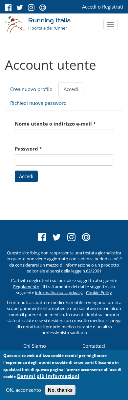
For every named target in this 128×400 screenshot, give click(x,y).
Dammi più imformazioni (48, 376)
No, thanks (60, 390)
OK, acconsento (23, 390)
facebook (8, 7)
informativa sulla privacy (59, 292)
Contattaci (93, 345)
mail (42, 7)
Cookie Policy (99, 292)
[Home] (15, 25)
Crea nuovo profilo (31, 89)
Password (28, 148)
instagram (31, 7)
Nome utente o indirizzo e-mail (55, 123)
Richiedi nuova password (38, 103)
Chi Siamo (34, 345)
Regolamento (26, 287)
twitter (19, 7)
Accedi (89, 6)
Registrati (112, 6)
